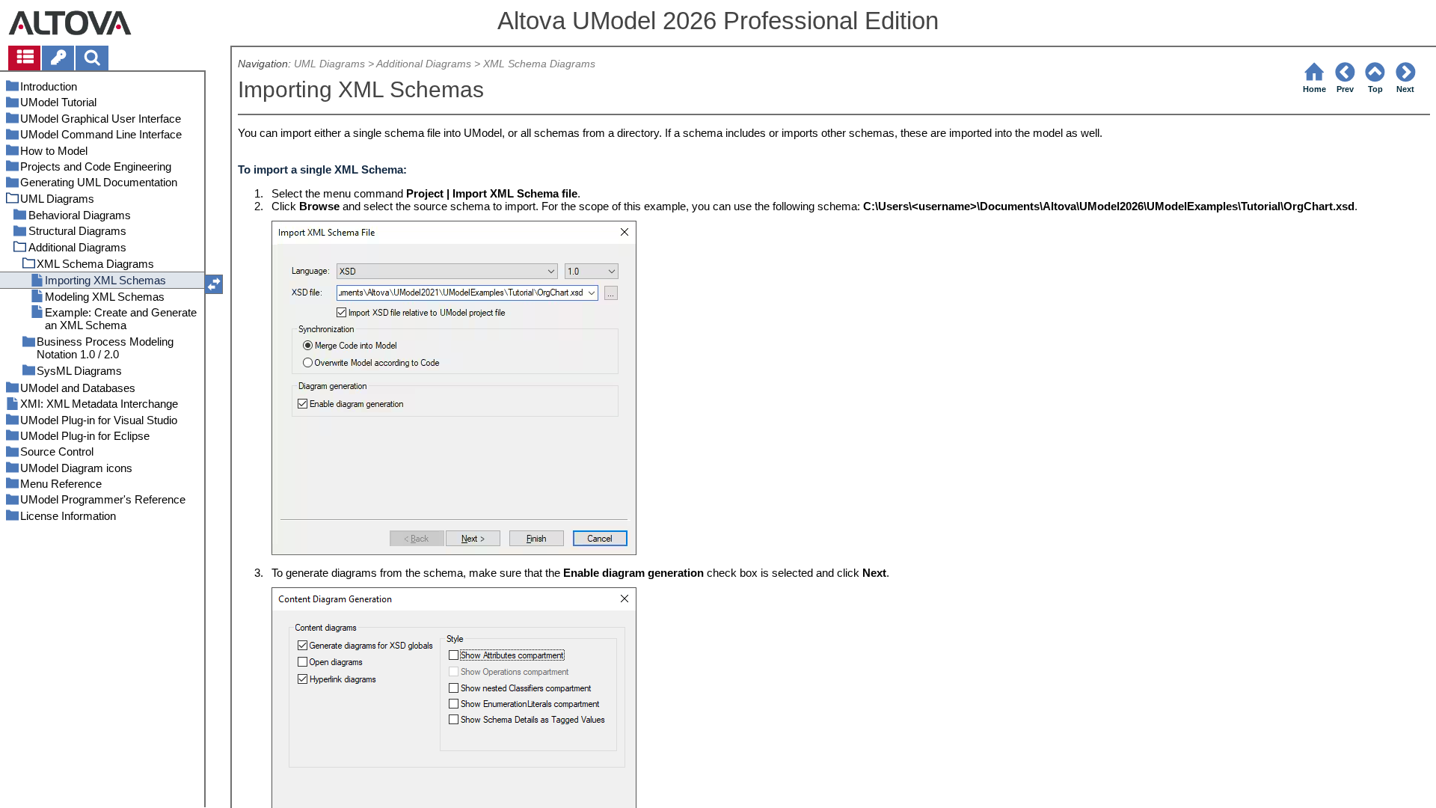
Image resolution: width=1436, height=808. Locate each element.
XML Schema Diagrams (539, 64)
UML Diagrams (329, 64)
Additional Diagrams (423, 64)
